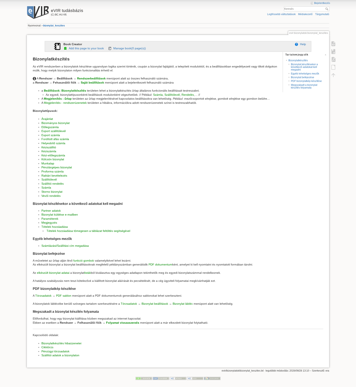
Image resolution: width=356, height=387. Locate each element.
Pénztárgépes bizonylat (56, 167)
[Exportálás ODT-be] (333, 67)
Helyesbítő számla (53, 143)
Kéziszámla (48, 151)
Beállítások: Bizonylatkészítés (65, 90)
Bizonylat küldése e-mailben (59, 214)
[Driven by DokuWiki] (212, 378)
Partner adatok (51, 210)
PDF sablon (63, 295)
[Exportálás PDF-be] (333, 59)
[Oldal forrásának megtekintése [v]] (333, 44)
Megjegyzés (49, 222)
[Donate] (144, 378)
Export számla (50, 135)
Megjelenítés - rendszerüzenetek (65, 102)
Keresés (327, 8)
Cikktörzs (47, 347)
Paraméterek (49, 218)
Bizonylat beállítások (155, 303)
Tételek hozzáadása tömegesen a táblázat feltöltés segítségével (88, 230)
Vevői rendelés (51, 195)
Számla (158, 94)
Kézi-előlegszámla (53, 155)
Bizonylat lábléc (183, 303)
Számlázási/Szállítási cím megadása (65, 245)
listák (87, 272)
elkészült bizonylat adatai (53, 272)
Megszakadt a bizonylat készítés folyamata (304, 86)
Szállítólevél (172, 94)
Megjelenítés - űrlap (58, 98)
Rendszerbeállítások (91, 78)
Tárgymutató (322, 14)
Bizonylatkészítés (298, 60)
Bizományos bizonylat (55, 123)
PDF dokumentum (160, 264)
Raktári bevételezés (54, 175)
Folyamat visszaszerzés (122, 322)
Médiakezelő (305, 14)
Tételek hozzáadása (54, 226)
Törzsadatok (43, 295)
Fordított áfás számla (55, 139)
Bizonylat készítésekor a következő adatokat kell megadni (304, 67)
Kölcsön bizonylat (52, 159)
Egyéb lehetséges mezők (305, 73)
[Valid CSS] (195, 378)
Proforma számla (52, 171)
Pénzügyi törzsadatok (55, 351)
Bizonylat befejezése (302, 77)
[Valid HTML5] (178, 378)
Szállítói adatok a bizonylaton (60, 355)
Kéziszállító (48, 147)
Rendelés (188, 94)
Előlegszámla (50, 127)
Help (302, 44)
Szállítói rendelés (52, 183)
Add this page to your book (85, 48)
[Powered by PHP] (161, 378)
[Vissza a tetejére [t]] (333, 75)
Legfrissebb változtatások (281, 14)
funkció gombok (83, 260)
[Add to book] (333, 51)
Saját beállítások (92, 82)
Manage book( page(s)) (129, 48)
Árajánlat (47, 118)
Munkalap (47, 163)
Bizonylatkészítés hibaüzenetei (61, 343)
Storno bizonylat (51, 191)
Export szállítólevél (53, 131)
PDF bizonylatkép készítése (306, 81)
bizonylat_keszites (54, 25)
